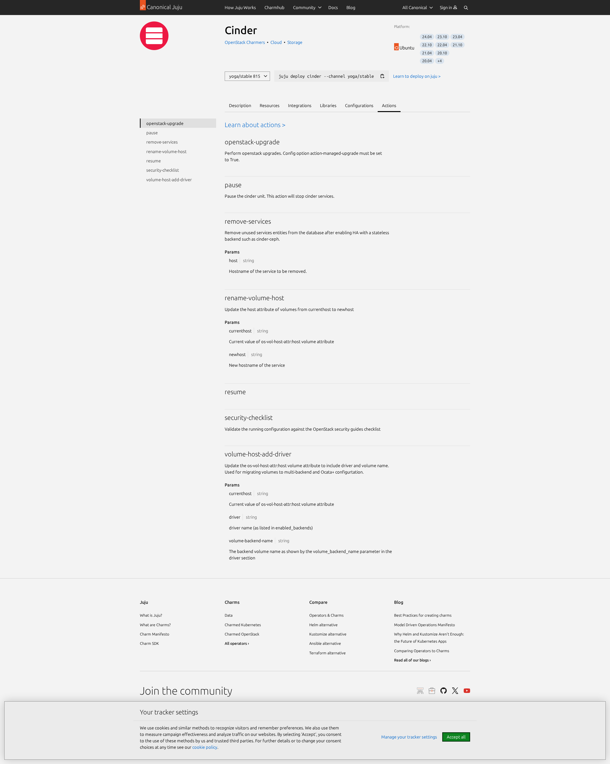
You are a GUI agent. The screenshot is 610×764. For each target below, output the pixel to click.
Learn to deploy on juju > (417, 76)
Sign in (446, 7)
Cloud (276, 42)
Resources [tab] (270, 105)
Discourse (420, 690)
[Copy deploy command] (382, 76)
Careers (432, 690)
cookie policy (204, 747)
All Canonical (414, 7)
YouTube (467, 690)
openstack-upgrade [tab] (164, 123)
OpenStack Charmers (245, 42)
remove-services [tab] (162, 141)
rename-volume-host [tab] (166, 151)
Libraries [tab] (328, 105)
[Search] (466, 7)
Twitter (455, 690)
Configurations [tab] (359, 105)
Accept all (456, 736)
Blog (350, 7)
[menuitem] (449, 7)
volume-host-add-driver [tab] (169, 179)
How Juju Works (240, 7)
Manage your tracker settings (409, 736)
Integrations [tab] (299, 105)
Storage (294, 42)
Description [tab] (240, 105)
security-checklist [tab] (162, 170)
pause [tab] (152, 132)
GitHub (443, 690)
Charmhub (274, 7)
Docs (333, 7)
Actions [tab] (389, 105)
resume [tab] (153, 160)
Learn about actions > (255, 124)
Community (304, 7)
